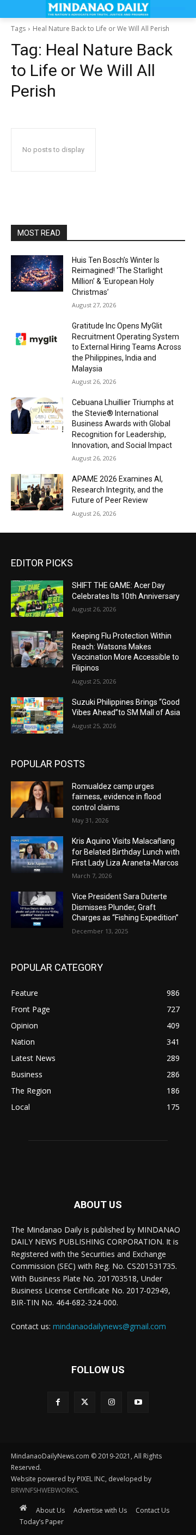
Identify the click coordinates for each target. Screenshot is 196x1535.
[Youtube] (138, 1402)
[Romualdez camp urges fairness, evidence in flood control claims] (37, 799)
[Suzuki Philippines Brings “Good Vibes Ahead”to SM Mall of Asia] (37, 715)
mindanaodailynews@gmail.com (109, 1326)
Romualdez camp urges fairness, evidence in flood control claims (116, 797)
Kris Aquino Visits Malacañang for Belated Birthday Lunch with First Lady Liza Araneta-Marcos (126, 852)
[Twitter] (84, 1402)
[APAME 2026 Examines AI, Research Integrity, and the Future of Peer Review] (37, 492)
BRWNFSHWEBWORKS (44, 1490)
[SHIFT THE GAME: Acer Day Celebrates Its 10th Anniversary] (37, 598)
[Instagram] (111, 1402)
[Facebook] (58, 1402)
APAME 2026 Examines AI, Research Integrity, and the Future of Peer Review (117, 489)
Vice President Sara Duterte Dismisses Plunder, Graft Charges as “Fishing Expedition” (125, 907)
